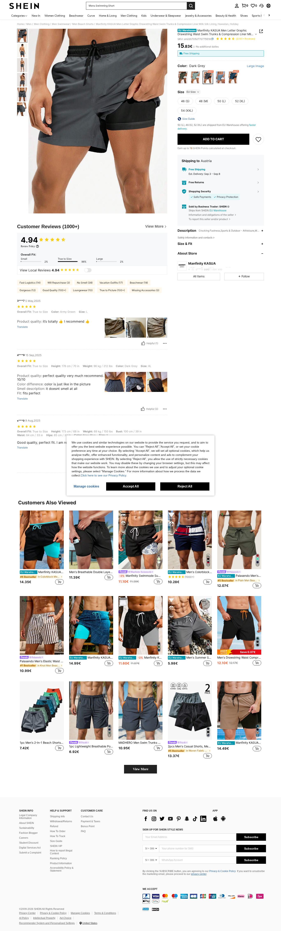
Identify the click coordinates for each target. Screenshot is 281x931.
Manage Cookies (80, 913)
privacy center (198, 874)
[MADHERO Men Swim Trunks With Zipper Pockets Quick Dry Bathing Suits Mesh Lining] (140, 710)
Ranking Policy (58, 858)
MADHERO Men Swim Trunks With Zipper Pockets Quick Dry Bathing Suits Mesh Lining (140, 742)
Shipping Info (57, 816)
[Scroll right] (269, 16)
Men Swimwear (61, 24)
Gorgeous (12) (28, 290)
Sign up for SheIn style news (163, 829)
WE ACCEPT (150, 889)
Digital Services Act (30, 847)
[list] (175, 819)
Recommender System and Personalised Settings (47, 923)
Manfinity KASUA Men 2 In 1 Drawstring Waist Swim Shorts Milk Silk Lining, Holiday (42, 572)
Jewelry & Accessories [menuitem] (198, 15)
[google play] (223, 820)
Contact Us (87, 816)
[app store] (215, 820)
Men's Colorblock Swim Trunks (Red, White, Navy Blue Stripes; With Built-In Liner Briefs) (190, 572)
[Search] (191, 6)
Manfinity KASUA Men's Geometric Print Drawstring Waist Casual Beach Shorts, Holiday (141, 657)
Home (20, 24)
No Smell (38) (85, 282)
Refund (54, 826)
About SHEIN (26, 823)
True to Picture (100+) (112, 290)
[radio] (183, 77)
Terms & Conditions (105, 913)
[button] (261, 5)
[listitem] (41, 550)
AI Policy (24, 918)
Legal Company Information (28, 817)
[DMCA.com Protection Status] (155, 909)
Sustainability (26, 828)
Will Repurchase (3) (59, 282)
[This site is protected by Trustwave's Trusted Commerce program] (146, 909)
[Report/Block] (164, 343)
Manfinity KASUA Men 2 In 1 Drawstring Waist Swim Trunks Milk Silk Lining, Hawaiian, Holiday (239, 742)
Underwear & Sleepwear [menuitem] (166, 15)
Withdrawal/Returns (61, 821)
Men (28, 24)
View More (140, 769)
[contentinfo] (204, 899)
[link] (244, 5)
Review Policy (28, 246)
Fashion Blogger (28, 832)
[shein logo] (24, 6)
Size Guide (56, 841)
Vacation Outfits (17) (111, 282)
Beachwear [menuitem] (76, 15)
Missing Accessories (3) (145, 290)
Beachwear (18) (139, 282)
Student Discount (28, 842)
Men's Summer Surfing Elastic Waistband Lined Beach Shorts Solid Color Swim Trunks (190, 657)
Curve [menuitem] (91, 15)
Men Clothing (41, 24)
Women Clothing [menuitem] (54, 15)
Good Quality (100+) (54, 290)
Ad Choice (65, 918)
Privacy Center (27, 913)
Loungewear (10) (83, 290)
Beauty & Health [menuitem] (226, 15)
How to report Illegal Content (61, 852)
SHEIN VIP (56, 846)
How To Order (57, 831)
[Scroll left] (264, 16)
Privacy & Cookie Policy (222, 871)
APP (215, 810)
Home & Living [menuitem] (108, 15)
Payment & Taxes (90, 821)
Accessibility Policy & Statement (61, 869)
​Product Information (61, 863)
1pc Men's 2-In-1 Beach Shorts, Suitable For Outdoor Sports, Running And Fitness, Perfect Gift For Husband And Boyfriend (42, 742)
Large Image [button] (255, 66)
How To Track (57, 836)
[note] (239, 652)
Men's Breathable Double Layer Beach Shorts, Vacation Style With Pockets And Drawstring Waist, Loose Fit (91, 572)
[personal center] (236, 5)
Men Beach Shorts (82, 24)
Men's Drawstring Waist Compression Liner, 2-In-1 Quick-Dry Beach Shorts (239, 657)
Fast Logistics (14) (30, 282)
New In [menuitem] (36, 15)
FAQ (83, 831)
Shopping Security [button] (200, 191)
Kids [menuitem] (143, 15)
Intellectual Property (44, 918)
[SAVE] (258, 139)
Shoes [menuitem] (244, 15)
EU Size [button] (191, 91)
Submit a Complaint (30, 852)
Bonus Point (87, 826)
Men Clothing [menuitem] (129, 15)
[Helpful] (143, 343)
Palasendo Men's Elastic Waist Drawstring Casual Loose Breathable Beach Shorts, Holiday (42, 661)
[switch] (88, 270)
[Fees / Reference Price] (194, 46)
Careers (23, 837)
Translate (22, 326)
